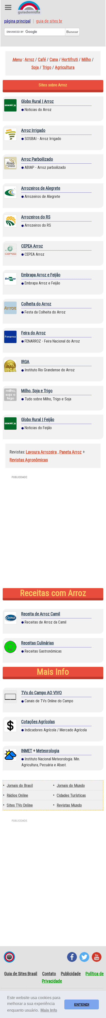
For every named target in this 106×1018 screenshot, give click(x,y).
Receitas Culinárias (37, 643)
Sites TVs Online (20, 805)
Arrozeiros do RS (35, 217)
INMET (26, 750)
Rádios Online (17, 795)
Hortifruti (70, 59)
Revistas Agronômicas (29, 459)
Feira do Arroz (33, 332)
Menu (17, 59)
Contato (49, 973)
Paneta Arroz (70, 452)
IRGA (25, 361)
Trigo (46, 67)
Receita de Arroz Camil (40, 613)
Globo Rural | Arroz (37, 101)
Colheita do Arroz (36, 303)
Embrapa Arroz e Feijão (40, 274)
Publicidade (71, 973)
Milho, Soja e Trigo (37, 390)
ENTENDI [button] (81, 1004)
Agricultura (64, 67)
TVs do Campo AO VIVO (41, 692)
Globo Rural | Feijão (37, 419)
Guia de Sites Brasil (20, 973)
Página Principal (17, 21)
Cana (54, 59)
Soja (35, 67)
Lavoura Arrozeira (41, 452)
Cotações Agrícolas (38, 721)
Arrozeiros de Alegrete (40, 188)
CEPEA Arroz (32, 246)
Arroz (29, 59)
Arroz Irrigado (33, 130)
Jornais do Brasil (20, 785)
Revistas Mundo (69, 805)
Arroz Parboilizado (37, 159)
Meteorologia (47, 750)
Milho (86, 59)
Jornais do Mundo (71, 785)
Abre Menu (8, 7)
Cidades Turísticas (71, 795)
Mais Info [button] (48, 1010)
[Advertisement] (53, 535)
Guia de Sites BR (49, 21)
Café (42, 59)
